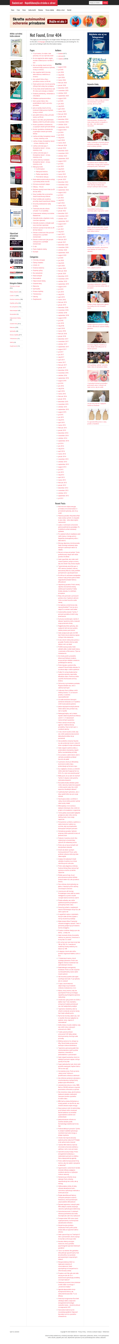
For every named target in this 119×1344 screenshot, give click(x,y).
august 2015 (62, 412)
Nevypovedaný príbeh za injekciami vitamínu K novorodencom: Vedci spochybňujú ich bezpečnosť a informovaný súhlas (68, 1266)
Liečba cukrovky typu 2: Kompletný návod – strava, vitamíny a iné (41, 155)
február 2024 (62, 145)
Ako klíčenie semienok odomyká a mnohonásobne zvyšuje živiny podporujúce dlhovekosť (69, 1080)
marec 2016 (62, 394)
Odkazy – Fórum (38, 187)
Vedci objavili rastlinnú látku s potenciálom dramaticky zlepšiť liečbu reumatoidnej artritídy (68, 750)
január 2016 (62, 399)
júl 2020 (60, 258)
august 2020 (62, 255)
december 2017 (63, 339)
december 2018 (63, 307)
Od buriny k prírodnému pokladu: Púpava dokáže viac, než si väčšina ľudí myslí (69, 685)
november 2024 (63, 122)
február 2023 (62, 177)
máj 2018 (61, 326)
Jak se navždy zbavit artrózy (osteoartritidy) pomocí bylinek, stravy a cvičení (43, 110)
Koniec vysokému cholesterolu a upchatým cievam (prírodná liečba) (43, 131)
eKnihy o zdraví (61, 10)
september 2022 (63, 190)
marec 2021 (62, 237)
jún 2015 (61, 417)
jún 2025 (61, 104)
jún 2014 (61, 446)
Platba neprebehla (42, 174)
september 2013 (63, 464)
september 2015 (63, 409)
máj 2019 (61, 294)
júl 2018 (60, 320)
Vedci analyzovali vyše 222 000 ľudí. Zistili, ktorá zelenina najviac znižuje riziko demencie (69, 635)
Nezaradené (37, 278)
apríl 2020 (61, 266)
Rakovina (40, 10)
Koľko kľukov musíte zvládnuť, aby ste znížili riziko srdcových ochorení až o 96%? (69, 1027)
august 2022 (62, 192)
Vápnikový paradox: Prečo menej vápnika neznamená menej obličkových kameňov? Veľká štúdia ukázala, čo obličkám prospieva (69, 589)
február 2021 (62, 239)
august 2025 (62, 98)
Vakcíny (35, 297)
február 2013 (62, 483)
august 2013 (62, 467)
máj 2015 (61, 420)
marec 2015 (62, 425)
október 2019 (62, 281)
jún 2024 (61, 135)
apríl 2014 (61, 451)
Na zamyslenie (37, 273)
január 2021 (62, 242)
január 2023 (62, 179)
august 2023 (62, 161)
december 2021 (63, 213)
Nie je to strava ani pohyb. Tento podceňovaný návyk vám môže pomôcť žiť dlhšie (69, 554)
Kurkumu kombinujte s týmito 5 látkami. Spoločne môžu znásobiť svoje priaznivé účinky (69, 621)
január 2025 (62, 117)
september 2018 (63, 315)
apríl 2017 (61, 360)
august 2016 (62, 381)
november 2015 (63, 404)
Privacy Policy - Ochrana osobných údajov (90, 1332)
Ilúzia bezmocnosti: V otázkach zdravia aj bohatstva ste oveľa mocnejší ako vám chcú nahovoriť (69, 1213)
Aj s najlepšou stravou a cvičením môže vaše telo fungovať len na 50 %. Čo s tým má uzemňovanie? (69, 771)
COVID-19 (36, 265)
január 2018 (62, 336)
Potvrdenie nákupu (42, 177)
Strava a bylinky (50, 10)
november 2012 (63, 490)
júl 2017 (60, 352)
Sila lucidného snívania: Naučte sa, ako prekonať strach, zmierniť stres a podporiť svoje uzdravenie (69, 743)
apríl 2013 (61, 477)
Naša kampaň (37, 276)
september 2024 (63, 127)
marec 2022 (62, 205)
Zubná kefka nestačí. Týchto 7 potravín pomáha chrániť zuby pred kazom (68, 614)
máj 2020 (61, 263)
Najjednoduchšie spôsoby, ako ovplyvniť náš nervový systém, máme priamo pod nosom (68, 628)
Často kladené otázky (40, 249)
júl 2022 (60, 195)
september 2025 (63, 96)
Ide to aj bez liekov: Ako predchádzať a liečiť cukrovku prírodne (42, 103)
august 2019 (62, 287)
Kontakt (69, 10)
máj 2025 (61, 106)
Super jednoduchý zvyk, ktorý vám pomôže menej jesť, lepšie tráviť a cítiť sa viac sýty (69, 1066)
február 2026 (62, 83)
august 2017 (62, 349)
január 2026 (62, 85)
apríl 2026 (61, 77)
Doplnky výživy (38, 270)
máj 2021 (61, 232)
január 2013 (62, 485)
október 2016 (62, 375)
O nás (18, 10)
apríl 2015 (61, 422)
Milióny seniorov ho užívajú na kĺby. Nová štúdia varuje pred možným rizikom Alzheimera (68, 1043)
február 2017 (62, 365)
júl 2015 (60, 415)
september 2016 (63, 378)
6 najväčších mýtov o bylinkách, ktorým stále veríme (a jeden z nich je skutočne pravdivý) (68, 916)
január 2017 (62, 368)
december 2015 (63, 402)
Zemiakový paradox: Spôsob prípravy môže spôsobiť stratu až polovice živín (69, 833)
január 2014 (62, 456)
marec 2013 (62, 480)
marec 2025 (62, 111)
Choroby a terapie (39, 260)
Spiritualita (36, 289)
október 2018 (62, 313)
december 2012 (63, 488)
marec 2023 (62, 174)
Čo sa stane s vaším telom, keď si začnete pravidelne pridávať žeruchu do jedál (69, 757)
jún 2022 (61, 198)
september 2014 (63, 441)
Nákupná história (41, 172)
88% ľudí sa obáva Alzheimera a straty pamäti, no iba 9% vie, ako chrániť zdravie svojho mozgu (68, 1103)
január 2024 (62, 148)
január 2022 (62, 211)
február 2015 (62, 428)
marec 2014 (62, 454)
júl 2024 (60, 132)
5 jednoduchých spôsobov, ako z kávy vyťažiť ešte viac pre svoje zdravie (68, 794)
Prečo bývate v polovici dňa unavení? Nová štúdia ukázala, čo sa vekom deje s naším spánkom (69, 667)
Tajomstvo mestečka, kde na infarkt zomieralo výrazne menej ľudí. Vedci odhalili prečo (68, 1011)
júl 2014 (60, 443)
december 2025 (63, 88)
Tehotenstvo (37, 294)
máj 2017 (61, 357)
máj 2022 (61, 200)
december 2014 (63, 433)
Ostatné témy (37, 283)
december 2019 (63, 276)
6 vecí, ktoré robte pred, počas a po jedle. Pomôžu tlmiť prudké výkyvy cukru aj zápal (68, 642)
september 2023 (63, 158)
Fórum (24, 10)
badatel (60, 53)
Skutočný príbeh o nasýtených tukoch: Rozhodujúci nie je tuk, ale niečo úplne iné (69, 909)
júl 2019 (60, 289)
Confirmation (40, 169)
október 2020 (62, 250)
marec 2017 (62, 362)
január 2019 (62, 305)
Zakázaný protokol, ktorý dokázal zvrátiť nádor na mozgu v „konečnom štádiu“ (69, 1284)
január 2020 (62, 273)
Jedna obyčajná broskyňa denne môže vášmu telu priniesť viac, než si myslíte (68, 709)
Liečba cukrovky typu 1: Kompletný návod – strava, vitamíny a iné (41, 148)
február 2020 (62, 271)
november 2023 (63, 153)
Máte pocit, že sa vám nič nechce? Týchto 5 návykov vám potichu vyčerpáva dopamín (69, 778)
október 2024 (62, 124)
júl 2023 (60, 164)
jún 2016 (61, 386)
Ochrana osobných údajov (41, 184)
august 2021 (62, 224)
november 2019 (63, 279)
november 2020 (63, 247)
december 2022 (63, 182)
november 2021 (63, 216)
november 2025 (63, 90)
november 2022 (63, 185)
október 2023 (62, 156)
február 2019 (62, 302)
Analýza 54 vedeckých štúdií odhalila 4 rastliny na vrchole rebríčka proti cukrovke (67, 861)
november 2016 (63, 373)
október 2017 (62, 344)
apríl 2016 (61, 391)
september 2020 (63, 253)
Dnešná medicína (38, 268)
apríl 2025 (61, 109)
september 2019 (63, 284)
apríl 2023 (61, 172)
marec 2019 (62, 300)
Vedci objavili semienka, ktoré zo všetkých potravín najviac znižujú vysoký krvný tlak (69, 1059)
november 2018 (63, 310)
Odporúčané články (39, 281)
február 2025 (62, 114)
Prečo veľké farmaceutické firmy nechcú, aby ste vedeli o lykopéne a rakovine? (69, 1163)
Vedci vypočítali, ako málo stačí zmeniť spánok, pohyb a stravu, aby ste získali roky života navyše (69, 561)
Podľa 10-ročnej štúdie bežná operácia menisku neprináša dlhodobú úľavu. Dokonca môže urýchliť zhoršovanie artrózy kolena (68, 676)
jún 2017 (61, 354)
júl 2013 (60, 469)
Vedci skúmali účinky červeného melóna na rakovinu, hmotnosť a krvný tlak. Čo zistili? (69, 937)
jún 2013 (61, 472)
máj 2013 (61, 475)
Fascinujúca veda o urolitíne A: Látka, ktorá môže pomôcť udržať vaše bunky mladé (69, 801)
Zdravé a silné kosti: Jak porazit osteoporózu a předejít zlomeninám (43, 242)
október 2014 (62, 438)
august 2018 (62, 318)
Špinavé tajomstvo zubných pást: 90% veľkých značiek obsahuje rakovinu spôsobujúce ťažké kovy (69, 1206)
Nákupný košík (38, 167)
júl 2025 (60, 101)
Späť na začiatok (14, 1332)
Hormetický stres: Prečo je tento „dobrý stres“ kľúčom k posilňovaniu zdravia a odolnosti (68, 1073)
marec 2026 (62, 80)
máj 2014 (61, 449)
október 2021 (62, 219)
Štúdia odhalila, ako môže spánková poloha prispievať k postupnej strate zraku (68, 902)
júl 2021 (60, 226)
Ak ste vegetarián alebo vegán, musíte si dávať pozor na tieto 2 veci (43, 60)
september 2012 (63, 496)
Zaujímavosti (37, 299)
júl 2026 (60, 70)
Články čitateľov (38, 263)
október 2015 (62, 407)
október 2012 (62, 493)
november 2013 (63, 459)
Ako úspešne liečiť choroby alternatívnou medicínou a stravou (42, 74)
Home (12, 10)
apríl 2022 (61, 203)
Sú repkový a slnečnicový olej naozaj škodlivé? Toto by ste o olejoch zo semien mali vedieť (68, 607)
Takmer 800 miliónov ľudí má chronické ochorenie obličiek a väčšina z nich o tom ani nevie (68, 1147)
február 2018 (62, 334)
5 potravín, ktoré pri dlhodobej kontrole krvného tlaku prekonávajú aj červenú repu (68, 764)
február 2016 (62, 396)
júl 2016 (60, 383)
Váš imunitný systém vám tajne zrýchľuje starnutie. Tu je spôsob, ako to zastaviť (69, 979)
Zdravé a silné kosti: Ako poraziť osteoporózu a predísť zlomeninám (43, 235)
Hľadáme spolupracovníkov (42, 98)
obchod (60, 56)
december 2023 (63, 151)
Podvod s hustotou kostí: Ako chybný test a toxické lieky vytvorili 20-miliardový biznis (67, 840)
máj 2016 (61, 388)
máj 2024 (61, 138)
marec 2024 (62, 143)
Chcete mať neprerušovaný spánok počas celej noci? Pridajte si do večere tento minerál (69, 1140)
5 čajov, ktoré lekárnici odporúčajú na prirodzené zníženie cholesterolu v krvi (67, 986)
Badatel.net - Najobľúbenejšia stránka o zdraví (33, 3)
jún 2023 (61, 166)
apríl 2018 (61, 328)
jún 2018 (61, 323)
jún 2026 (61, 72)
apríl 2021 (61, 234)
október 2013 (62, 462)
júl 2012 (60, 498)
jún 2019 (61, 292)
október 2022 (62, 187)
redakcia (61, 59)
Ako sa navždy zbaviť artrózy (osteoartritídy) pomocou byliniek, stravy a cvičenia (44, 67)
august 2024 (62, 130)
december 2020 (63, 245)
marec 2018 (62, 331)
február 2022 (62, 208)
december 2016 (63, 370)
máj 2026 (61, 75)
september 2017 (63, 347)
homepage (41, 42)
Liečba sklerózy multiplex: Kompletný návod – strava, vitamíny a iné (41, 162)
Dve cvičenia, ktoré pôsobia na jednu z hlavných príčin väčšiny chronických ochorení (68, 886)
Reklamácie (106, 1332)
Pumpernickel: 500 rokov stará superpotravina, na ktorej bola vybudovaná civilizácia (68, 1220)
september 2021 (63, 221)
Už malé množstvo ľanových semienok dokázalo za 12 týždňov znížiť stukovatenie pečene (69, 702)
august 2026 (62, 67)
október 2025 (62, 93)
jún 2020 (61, 260)
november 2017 (63, 341)
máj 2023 (61, 169)
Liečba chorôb (32, 10)
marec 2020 (62, 268)
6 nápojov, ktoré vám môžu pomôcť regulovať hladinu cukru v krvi (69, 953)
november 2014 (63, 435)
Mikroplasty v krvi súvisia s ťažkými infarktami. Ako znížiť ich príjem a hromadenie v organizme (69, 808)
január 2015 (62, 430)
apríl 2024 (61, 140)
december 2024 (63, 119)
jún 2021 (61, 229)
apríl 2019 (61, 297)
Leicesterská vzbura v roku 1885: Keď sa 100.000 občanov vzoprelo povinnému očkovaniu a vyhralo (69, 1087)
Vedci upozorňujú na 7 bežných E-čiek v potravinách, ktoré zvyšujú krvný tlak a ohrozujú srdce (69, 1237)
